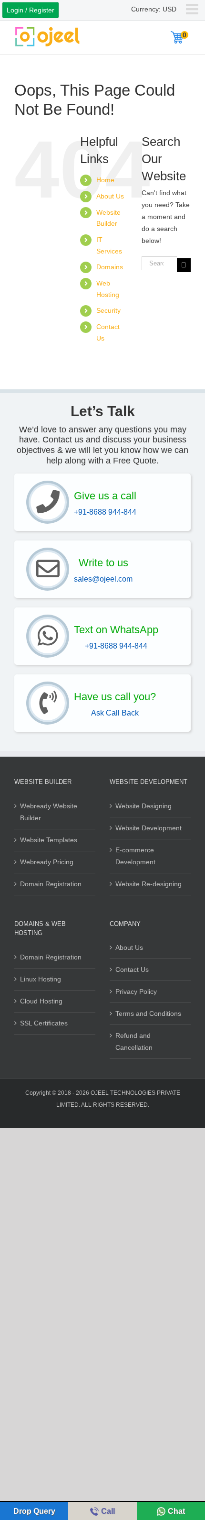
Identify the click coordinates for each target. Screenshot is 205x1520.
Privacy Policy (136, 991)
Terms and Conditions (148, 1013)
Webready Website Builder (48, 812)
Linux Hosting (40, 979)
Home (105, 180)
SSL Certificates (44, 1023)
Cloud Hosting (41, 1001)
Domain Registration (51, 884)
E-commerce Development (135, 856)
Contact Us (132, 969)
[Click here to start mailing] (48, 569)
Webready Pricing (46, 862)
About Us (110, 196)
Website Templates (48, 840)
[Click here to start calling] (48, 502)
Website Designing (143, 806)
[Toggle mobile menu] (193, 9)
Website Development (148, 828)
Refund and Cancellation (134, 1041)
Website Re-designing (148, 884)
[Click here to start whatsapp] (48, 636)
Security (108, 310)
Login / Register (30, 10)
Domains (109, 267)
